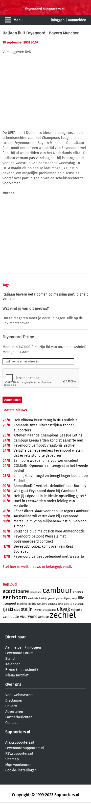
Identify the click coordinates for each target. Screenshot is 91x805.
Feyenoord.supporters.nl (24, 748)
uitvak (63, 609)
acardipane (16, 591)
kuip (74, 598)
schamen (78, 603)
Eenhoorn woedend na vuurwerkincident (46, 460)
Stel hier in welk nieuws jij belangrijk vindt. (37, 567)
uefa (31, 294)
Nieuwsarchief (17, 675)
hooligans (65, 598)
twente (37, 610)
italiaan (9, 294)
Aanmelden (14, 647)
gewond (51, 598)
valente (76, 610)
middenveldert (37, 603)
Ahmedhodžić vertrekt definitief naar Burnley (50, 486)
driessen (78, 592)
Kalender (12, 664)
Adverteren (14, 712)
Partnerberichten (18, 717)
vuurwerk (28, 616)
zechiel (63, 615)
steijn (27, 609)
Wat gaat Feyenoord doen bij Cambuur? (45, 491)
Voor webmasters (19, 695)
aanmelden (77, 20)
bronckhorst (35, 592)
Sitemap (12, 759)
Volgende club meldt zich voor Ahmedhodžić (49, 531)
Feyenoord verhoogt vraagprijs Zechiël (44, 445)
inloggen (57, 20)
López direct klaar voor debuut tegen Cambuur (51, 511)
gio (57, 598)
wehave (43, 617)
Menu (18, 20)
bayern (21, 294)
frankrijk (43, 598)
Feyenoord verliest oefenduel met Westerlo (49, 556)
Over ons (13, 684)
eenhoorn (15, 597)
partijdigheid (78, 294)
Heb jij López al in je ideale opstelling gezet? (50, 496)
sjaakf (8, 609)
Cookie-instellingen (21, 770)
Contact (11, 723)
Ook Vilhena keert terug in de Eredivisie (46, 420)
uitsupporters (49, 610)
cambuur (57, 590)
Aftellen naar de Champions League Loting (48, 435)
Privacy (11, 706)
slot (17, 610)
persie (60, 604)
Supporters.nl (17, 731)
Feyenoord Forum (19, 653)
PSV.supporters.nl (19, 753)
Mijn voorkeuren (18, 765)
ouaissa (52, 603)
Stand (10, 658)
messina (60, 294)
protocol (68, 604)
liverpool (9, 603)
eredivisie (33, 598)
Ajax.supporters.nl (19, 742)
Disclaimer (13, 700)
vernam (9, 299)
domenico (44, 294)
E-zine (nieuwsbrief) (21, 670)
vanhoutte (11, 617)
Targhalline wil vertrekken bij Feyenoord (46, 516)
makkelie (22, 603)
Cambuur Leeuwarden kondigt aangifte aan (48, 440)
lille (81, 598)
